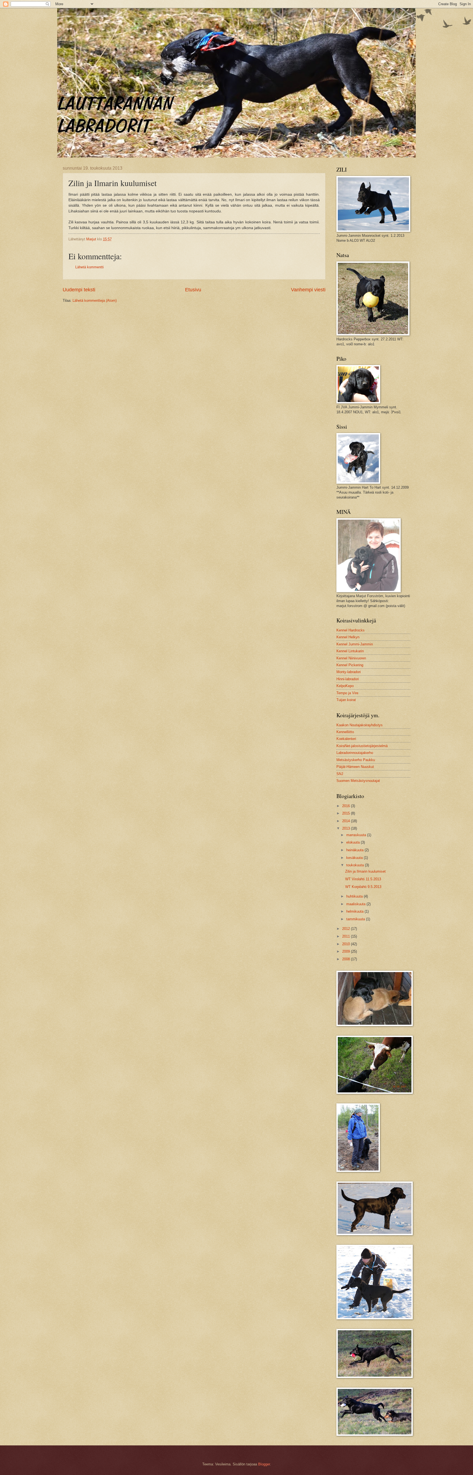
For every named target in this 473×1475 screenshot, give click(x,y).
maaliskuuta (356, 904)
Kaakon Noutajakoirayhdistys (359, 725)
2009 (346, 951)
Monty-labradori (348, 672)
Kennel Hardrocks (350, 630)
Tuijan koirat (346, 700)
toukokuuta (355, 865)
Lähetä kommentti (89, 267)
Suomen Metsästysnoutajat (358, 781)
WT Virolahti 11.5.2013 (363, 879)
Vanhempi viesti (308, 289)
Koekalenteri (346, 739)
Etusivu (193, 289)
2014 (346, 821)
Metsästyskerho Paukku (355, 760)
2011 (346, 936)
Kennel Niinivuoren (351, 658)
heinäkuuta (355, 850)
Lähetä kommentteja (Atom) (95, 300)
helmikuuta (355, 911)
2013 (346, 828)
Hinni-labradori (347, 679)
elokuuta (353, 842)
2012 (346, 929)
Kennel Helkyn (347, 637)
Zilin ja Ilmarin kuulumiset (365, 871)
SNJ (339, 774)
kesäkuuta (355, 858)
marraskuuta (356, 835)
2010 (346, 944)
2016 (346, 806)
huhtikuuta (355, 896)
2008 (346, 959)
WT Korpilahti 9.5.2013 (363, 887)
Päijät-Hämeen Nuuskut (355, 767)
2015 (346, 813)
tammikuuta (356, 919)
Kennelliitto (345, 732)
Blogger (264, 1464)
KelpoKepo (345, 686)
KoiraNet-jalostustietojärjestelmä (362, 746)
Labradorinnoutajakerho (354, 753)
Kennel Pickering (349, 665)
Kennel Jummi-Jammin (354, 644)
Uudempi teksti (79, 289)
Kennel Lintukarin (350, 651)
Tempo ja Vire (347, 693)
